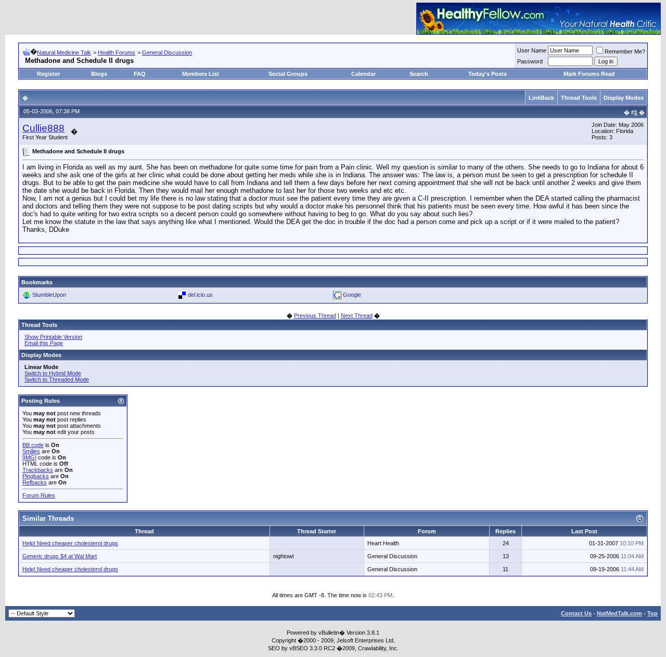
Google (352, 295)
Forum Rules (38, 495)
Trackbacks (37, 470)
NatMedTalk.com (619, 613)
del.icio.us (200, 295)
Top (652, 613)
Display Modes (624, 98)
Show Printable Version (53, 337)
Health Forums (116, 52)
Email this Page (43, 343)
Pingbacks (35, 476)
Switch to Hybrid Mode (52, 373)
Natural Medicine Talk (64, 52)
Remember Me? (625, 51)
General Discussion (167, 52)
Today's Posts (487, 74)
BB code (33, 445)
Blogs (99, 74)
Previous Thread (315, 315)
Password (530, 61)
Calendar (363, 74)
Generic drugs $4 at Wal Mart (59, 556)
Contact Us (576, 613)
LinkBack (541, 98)
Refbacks (34, 482)
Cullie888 (43, 128)
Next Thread (357, 315)
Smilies (31, 451)
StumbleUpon (49, 295)
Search (418, 74)
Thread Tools (579, 98)
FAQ (140, 74)
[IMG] (29, 457)
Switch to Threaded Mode (56, 379)
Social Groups (288, 74)
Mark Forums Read (589, 74)
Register (48, 74)
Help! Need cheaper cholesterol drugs (70, 543)
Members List (200, 74)
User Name (531, 50)
